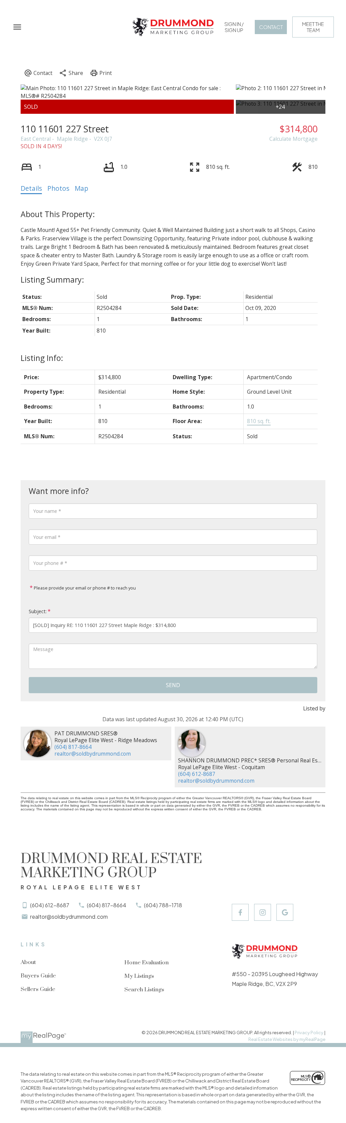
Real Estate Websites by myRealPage (286, 1039)
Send (173, 685)
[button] (234, 27)
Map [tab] (81, 188)
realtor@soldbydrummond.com (92, 753)
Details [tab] (31, 188)
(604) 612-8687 (196, 774)
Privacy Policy (309, 1032)
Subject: (38, 611)
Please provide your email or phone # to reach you (84, 588)
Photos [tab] (58, 188)
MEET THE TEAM (313, 27)
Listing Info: (42, 357)
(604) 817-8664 (73, 747)
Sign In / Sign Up (234, 27)
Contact (271, 27)
